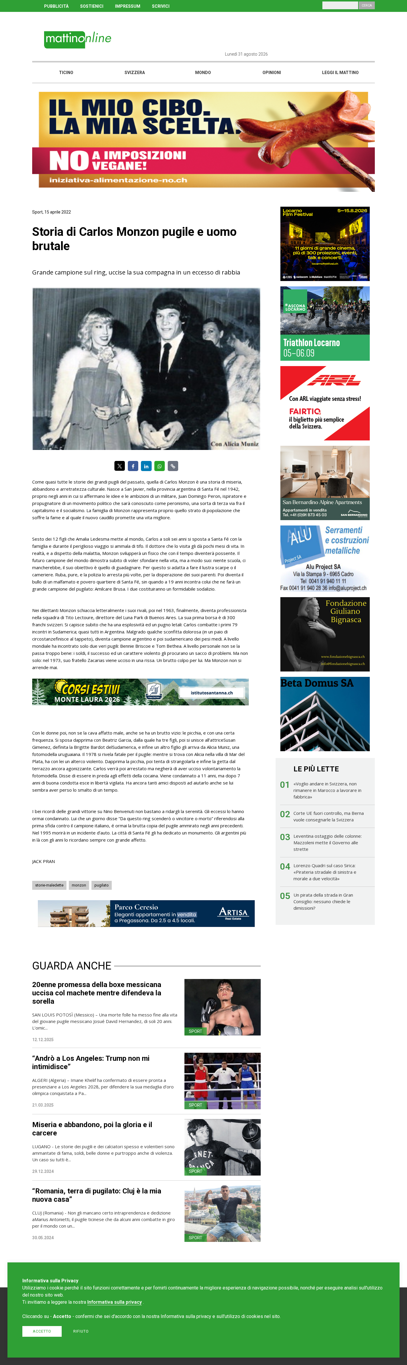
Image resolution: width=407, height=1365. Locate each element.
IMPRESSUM (127, 6)
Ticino (66, 72)
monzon (79, 885)
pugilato (101, 885)
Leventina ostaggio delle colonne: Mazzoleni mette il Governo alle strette (327, 842)
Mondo (203, 72)
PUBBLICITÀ (56, 6)
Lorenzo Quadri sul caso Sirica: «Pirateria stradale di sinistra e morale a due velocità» (324, 871)
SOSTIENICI (91, 6)
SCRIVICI (161, 6)
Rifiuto (81, 1331)
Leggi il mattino (340, 72)
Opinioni (271, 72)
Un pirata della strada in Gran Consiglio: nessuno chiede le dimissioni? (323, 901)
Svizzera (135, 72)
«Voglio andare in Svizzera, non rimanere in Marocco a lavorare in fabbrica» (327, 790)
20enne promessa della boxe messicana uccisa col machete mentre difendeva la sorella (96, 992)
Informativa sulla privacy (114, 1302)
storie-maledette (49, 885)
